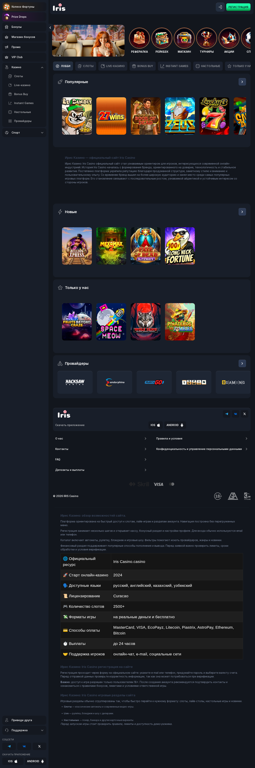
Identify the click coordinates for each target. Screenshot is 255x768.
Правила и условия (169, 438)
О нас (59, 438)
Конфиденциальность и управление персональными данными (199, 448)
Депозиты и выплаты (69, 469)
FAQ (57, 459)
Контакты (61, 448)
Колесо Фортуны (23, 6)
